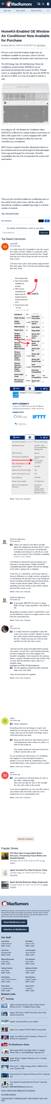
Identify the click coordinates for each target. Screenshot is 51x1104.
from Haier (34, 205)
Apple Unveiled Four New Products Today (28, 870)
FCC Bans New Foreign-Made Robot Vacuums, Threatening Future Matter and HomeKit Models (28, 855)
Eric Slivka (29, 941)
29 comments (6, 221)
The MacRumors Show (18, 1044)
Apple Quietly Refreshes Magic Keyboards (29, 882)
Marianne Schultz (31, 968)
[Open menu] (2, 4)
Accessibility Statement (8, 1094)
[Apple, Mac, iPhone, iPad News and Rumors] (19, 7)
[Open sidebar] (48, 4)
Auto (41, 1098)
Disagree (27, 499)
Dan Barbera (5, 977)
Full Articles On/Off (20, 1098)
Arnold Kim (5, 941)
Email (3, 945)
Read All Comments (25, 839)
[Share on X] (41, 221)
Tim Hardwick (30, 959)
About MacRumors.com (14, 922)
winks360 (13, 244)
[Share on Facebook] (47, 221)
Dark (2, 1100)
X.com (8, 945)
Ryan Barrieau (30, 977)
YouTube (10, 999)
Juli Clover (40, 45)
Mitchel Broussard (7, 959)
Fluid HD (35, 1098)
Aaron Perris (30, 986)
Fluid (29, 1098)
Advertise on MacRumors (15, 929)
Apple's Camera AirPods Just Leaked (24, 1022)
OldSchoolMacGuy (17, 539)
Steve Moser (5, 986)
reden (12, 718)
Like (21, 499)
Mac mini (7, 11)
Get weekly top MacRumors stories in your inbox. (25, 228)
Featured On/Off (7, 1098)
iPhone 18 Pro (36, 11)
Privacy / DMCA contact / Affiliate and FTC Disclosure (18, 1090)
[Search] (44, 4)
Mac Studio (20, 11)
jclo (11, 626)
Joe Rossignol (30, 950)
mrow (12, 772)
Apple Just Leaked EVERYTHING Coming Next (28, 1030)
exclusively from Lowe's (21, 70)
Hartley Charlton (7, 968)
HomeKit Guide (12, 214)
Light (45, 1098)
